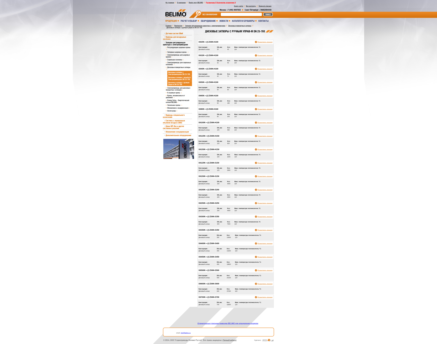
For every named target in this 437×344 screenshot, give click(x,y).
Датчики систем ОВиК (174, 33)
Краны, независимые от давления (175, 96)
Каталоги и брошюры (243, 21)
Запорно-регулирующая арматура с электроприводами (175, 43)
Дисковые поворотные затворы (178, 67)
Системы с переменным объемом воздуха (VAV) (174, 121)
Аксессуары (171, 111)
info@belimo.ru (186, 333)
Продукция (171, 21)
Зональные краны (174, 105)
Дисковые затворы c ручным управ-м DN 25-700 (178, 83)
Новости (224, 21)
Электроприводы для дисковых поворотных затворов (178, 89)
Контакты (263, 21)
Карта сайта (238, 6)
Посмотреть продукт (265, 42)
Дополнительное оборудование (178, 135)
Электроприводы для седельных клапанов (178, 63)
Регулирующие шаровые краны (178, 47)
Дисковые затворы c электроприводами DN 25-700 (179, 73)
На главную (170, 3)
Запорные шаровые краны (177, 52)
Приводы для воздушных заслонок (174, 38)
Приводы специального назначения (174, 116)
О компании (181, 3)
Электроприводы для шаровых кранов (178, 56)
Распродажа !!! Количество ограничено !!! (221, 3)
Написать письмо (265, 6)
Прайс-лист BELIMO (196, 3)
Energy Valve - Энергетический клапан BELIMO (177, 101)
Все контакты (251, 6)
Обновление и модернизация (177, 108)
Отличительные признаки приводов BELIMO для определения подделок (227, 323)
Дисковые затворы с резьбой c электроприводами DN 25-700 (179, 78)
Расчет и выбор (189, 21)
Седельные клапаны (174, 60)
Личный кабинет (230, 340)
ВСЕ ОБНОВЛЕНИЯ (210, 15)
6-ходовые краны (174, 93)
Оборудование (208, 21)
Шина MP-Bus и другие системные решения (173, 127)
